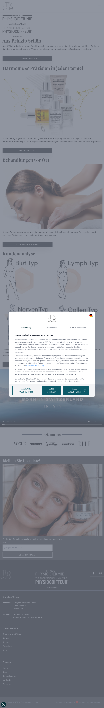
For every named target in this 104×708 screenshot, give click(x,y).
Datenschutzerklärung (35, 366)
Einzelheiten (52, 327)
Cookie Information (78, 327)
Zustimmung (25, 327)
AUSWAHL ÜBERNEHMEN (26, 390)
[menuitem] (91, 315)
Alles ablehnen (51, 390)
